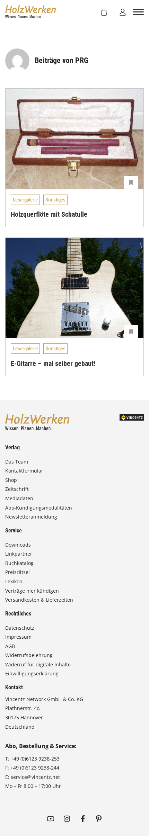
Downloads (18, 544)
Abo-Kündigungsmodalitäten (38, 507)
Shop (11, 480)
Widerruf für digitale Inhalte (38, 664)
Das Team (16, 461)
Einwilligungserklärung (32, 673)
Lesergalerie (25, 200)
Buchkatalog (19, 563)
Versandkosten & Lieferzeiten (39, 599)
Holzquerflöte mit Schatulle (49, 214)
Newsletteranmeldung (31, 516)
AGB (10, 646)
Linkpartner (18, 553)
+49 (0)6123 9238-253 (35, 758)
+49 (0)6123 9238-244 (34, 767)
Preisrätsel (17, 572)
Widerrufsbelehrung (29, 655)
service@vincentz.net (35, 777)
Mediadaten (19, 498)
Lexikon (14, 581)
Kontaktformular (24, 470)
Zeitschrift (17, 489)
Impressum (18, 636)
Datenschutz (19, 627)
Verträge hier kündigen (32, 590)
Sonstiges (55, 200)
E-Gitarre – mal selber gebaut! (53, 363)
